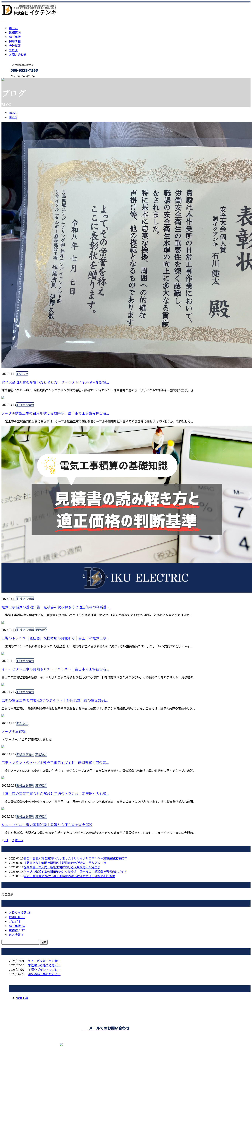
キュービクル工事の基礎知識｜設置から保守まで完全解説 (46, 825)
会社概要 (15, 45)
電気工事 (22, 998)
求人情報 (16, 934)
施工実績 (15, 37)
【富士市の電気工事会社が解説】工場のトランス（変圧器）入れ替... (55, 794)
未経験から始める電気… (44, 965)
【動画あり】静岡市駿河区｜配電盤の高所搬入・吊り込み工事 (65, 862)
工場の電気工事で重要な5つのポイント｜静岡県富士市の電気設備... (54, 700)
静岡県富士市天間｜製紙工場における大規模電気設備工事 (62, 867)
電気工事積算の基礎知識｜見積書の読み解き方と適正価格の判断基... (55, 607)
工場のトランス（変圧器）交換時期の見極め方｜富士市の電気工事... (55, 638)
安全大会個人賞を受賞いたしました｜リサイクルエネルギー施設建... (55, 382)
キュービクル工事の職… (44, 960)
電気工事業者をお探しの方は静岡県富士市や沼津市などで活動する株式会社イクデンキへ (60, 1133)
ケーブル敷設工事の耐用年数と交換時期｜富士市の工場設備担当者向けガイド (75, 871)
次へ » (19, 840)
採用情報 (15, 41)
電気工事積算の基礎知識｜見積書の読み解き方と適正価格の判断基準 (69, 876)
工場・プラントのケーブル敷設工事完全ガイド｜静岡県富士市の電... (55, 763)
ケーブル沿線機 (13, 731)
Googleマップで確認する (19, 1111)
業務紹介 (41, 629)
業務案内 (15, 32)
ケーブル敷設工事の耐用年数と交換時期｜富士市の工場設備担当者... (55, 413)
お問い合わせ (18, 54)
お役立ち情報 (25, 405)
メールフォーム (14, 80)
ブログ (13, 50)
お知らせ (22, 374)
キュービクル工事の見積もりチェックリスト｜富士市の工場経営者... (55, 669)
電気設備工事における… (44, 974)
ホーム (13, 28)
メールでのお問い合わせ (109, 1028)
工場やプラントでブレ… (44, 969)
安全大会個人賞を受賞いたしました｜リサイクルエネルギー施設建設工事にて (75, 858)
